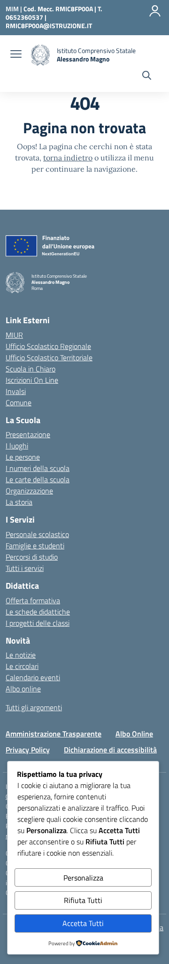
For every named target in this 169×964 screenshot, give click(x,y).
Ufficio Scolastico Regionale (48, 346)
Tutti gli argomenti (34, 707)
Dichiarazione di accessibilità (110, 749)
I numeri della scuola (37, 468)
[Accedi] (154, 11)
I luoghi (17, 445)
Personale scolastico (37, 534)
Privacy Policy (28, 749)
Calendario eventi (33, 677)
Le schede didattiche (38, 611)
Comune (18, 402)
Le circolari (22, 666)
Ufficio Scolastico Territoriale (49, 357)
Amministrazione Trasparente (53, 733)
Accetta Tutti (83, 923)
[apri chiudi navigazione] (16, 55)
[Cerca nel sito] (146, 76)
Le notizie (21, 654)
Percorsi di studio (32, 556)
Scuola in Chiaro (30, 368)
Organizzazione (29, 490)
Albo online (23, 688)
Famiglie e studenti (35, 545)
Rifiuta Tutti (83, 900)
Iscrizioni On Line (32, 380)
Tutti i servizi (25, 568)
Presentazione (28, 434)
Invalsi (16, 391)
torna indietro (67, 157)
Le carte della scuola (37, 479)
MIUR (14, 335)
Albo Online (134, 733)
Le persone (23, 457)
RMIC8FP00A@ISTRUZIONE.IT (49, 25)
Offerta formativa (33, 600)
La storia (19, 502)
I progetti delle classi (37, 623)
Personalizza (83, 877)
